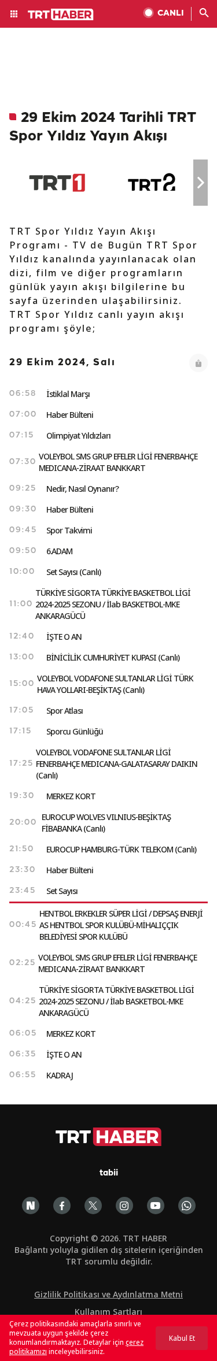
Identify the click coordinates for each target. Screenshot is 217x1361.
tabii (109, 1173)
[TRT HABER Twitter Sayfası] (93, 1205)
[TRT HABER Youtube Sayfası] (155, 1205)
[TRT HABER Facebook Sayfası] (62, 1205)
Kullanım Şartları (108, 1311)
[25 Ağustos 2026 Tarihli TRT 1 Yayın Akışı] (57, 183)
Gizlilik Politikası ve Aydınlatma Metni (108, 1294)
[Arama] (204, 14)
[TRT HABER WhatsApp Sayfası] (187, 1205)
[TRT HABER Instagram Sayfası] (124, 1205)
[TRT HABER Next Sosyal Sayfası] (30, 1205)
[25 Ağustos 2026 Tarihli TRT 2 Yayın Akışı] (152, 183)
